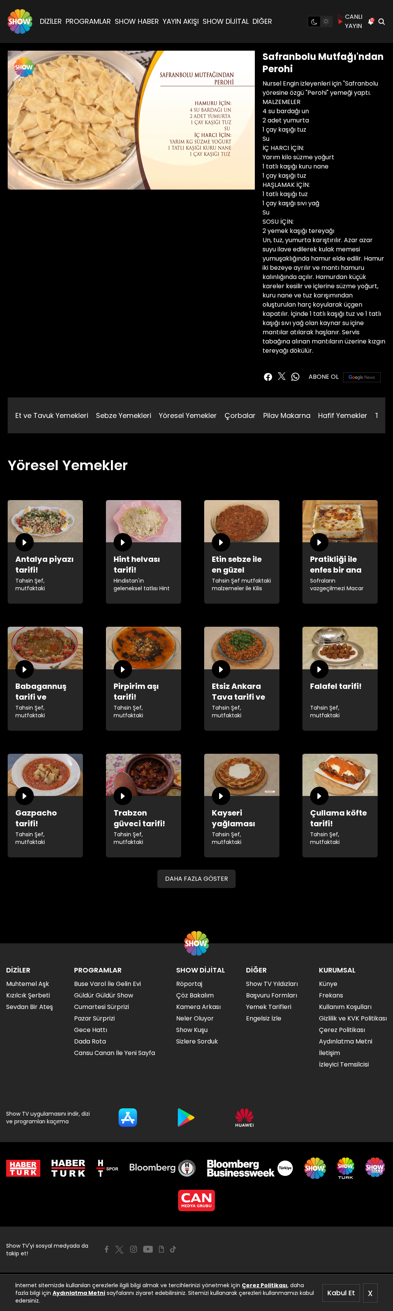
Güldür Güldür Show (103, 995)
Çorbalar (240, 415)
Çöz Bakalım (195, 995)
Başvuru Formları (271, 995)
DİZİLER (51, 21)
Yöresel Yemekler (188, 415)
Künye (328, 983)
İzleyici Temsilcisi (344, 1064)
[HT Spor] (107, 1168)
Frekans (331, 995)
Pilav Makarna (286, 415)
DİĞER (262, 21)
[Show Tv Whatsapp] (295, 376)
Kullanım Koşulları (345, 1006)
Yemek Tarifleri (268, 1006)
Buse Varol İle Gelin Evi (107, 983)
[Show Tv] (20, 21)
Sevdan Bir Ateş (29, 1006)
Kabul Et (341, 1293)
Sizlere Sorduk (197, 1041)
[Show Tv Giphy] (161, 1249)
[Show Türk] (345, 1168)
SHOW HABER (137, 21)
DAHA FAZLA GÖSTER (196, 878)
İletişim (329, 1052)
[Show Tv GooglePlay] (186, 1117)
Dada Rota (90, 1041)
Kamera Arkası (198, 1006)
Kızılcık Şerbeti (28, 995)
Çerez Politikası (264, 1285)
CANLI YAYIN (353, 21)
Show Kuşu (192, 1029)
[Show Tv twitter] (282, 376)
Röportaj (189, 983)
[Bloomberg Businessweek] (250, 1168)
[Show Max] (376, 1168)
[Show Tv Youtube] (148, 1249)
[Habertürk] (23, 1168)
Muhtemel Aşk (27, 983)
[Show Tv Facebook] (106, 1249)
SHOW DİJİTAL (226, 21)
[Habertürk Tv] (68, 1168)
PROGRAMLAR (88, 21)
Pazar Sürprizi (94, 1018)
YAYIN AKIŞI (181, 21)
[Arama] (381, 21)
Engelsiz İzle (263, 1018)
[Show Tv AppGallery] (244, 1117)
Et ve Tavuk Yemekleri (51, 415)
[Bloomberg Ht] (163, 1168)
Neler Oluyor (195, 1018)
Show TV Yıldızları (272, 983)
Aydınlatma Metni (79, 1293)
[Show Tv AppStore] (128, 1117)
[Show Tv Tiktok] (173, 1249)
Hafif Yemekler (342, 415)
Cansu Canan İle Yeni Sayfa (114, 1052)
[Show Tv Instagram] (133, 1249)
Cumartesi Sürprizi (101, 1006)
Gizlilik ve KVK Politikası (353, 1018)
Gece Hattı (90, 1029)
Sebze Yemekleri (123, 415)
